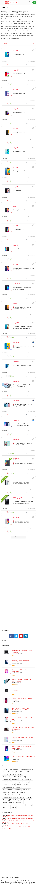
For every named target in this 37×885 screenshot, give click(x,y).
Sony (22, 797)
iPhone (13, 782)
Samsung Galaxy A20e (19, 229)
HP (21, 779)
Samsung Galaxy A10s (19, 190)
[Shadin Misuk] (33, 264)
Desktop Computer (16, 774)
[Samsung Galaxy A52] (7, 113)
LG (13, 784)
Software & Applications (10, 797)
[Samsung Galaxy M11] (7, 54)
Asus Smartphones (27, 769)
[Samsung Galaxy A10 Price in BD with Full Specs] (7, 268)
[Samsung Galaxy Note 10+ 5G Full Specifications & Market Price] (7, 502)
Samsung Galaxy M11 (19, 54)
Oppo (6, 792)
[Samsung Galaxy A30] (7, 171)
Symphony (7, 800)
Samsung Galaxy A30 (19, 171)
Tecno (27, 800)
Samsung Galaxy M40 (19, 151)
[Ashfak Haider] (33, 517)
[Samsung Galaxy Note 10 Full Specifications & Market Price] (7, 482)
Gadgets (6, 779)
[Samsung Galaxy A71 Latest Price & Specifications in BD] (7, 443)
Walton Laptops (8, 805)
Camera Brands (8, 771)
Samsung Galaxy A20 (19, 248)
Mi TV (26, 784)
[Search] (29, 2)
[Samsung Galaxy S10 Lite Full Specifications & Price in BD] (7, 424)
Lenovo (6, 784)
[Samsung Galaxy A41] (7, 74)
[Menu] (2, 2)
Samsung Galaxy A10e (19, 210)
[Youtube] (21, 636)
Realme (6, 794)
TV (5, 802)
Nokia (18, 789)
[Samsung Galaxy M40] (7, 152)
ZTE (13, 807)
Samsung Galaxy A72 (19, 132)
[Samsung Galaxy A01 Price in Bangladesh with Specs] (7, 307)
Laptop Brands (15, 653)
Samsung (4, 61)
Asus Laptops (14, 769)
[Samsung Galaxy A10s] (7, 191)
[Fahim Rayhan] (33, 342)
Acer (13, 730)
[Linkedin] (25, 636)
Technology (18, 800)
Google (15, 779)
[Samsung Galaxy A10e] (7, 210)
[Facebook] (11, 636)
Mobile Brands (6, 313)
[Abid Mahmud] (33, 70)
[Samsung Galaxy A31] (7, 93)
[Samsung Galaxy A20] (7, 249)
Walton (19, 802)
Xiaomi (6, 807)
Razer (22, 792)
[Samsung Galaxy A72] (7, 132)
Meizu (19, 784)
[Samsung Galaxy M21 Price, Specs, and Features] (7, 346)
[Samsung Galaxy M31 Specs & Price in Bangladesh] (7, 366)
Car (27, 771)
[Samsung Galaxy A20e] (7, 229)
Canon (19, 771)
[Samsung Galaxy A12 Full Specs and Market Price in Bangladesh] (7, 327)
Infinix (5, 782)
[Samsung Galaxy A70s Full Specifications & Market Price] (7, 521)
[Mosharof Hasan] (33, 109)
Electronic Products (9, 777)
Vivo (11, 802)
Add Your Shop (34, 2)
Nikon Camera (8, 789)
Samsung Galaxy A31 (19, 93)
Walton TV (20, 805)
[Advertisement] (18, 854)
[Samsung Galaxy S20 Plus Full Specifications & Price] (7, 385)
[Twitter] (16, 636)
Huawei (14, 759)
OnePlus (26, 789)
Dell (5, 774)
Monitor (19, 787)
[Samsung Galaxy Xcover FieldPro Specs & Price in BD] (7, 288)
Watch (29, 805)
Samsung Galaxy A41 (19, 73)
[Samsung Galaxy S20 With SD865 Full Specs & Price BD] (7, 405)
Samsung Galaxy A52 (19, 112)
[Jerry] (33, 50)
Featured (22, 777)
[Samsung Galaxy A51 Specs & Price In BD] (7, 463)
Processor (14, 792)
